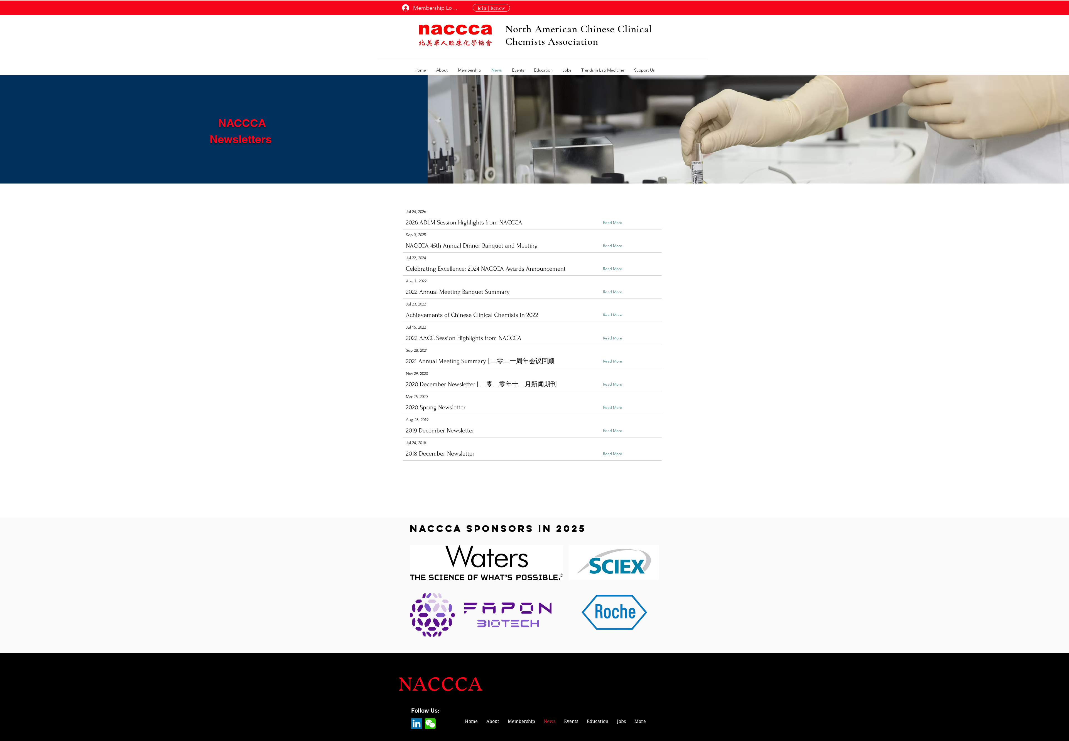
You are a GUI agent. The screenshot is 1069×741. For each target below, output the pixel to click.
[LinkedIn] (416, 723)
